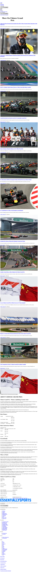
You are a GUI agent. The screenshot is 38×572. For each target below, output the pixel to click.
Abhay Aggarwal (2, 183)
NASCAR (3, 543)
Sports (2, 10)
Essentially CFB (4, 529)
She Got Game (4, 523)
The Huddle (4, 525)
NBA (3, 544)
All (2, 541)
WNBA (3, 548)
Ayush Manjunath (3, 60)
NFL (3, 545)
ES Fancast (4, 534)
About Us (3, 510)
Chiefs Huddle (4, 526)
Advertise (3, 511)
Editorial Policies (4, 514)
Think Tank (2, 5)
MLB (3, 552)
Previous (2, 394)
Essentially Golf (4, 522)
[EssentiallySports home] (15, 501)
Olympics (3, 551)
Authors (3, 512)
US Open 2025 (4, 538)
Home (1, 14)
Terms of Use (4, 518)
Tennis (3, 546)
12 (13, 394)
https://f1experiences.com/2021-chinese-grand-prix (20, 498)
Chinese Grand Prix (5, 14)
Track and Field (4, 549)
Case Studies (3, 12)
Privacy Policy (4, 517)
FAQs (3, 516)
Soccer (3, 553)
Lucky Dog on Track (5, 521)
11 (12, 394)
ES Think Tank (4, 533)
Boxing (3, 542)
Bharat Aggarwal (2, 28)
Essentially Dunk (4, 524)
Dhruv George (2, 275)
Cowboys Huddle (4, 527)
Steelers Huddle (4, 528)
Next (17, 394)
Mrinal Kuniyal (2, 368)
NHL (3, 554)
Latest (1, 2)
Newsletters (2, 4)
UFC (3, 547)
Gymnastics (4, 550)
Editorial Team (4, 513)
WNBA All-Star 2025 (5, 537)
